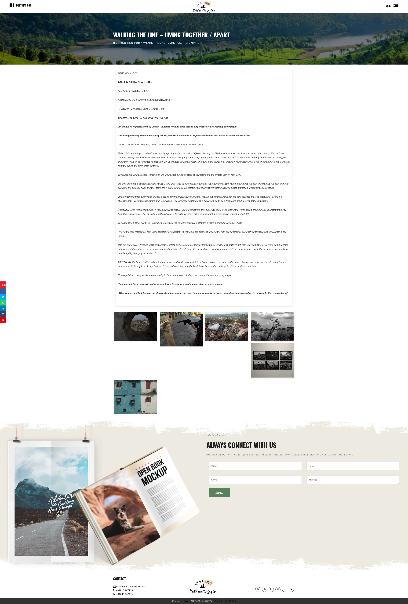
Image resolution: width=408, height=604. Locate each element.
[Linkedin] (271, 589)
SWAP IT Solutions (225, 600)
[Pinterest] (277, 589)
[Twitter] (291, 589)
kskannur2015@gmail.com (130, 586)
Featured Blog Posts (129, 42)
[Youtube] (257, 589)
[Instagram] (264, 589)
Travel (186, 600)
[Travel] (204, 7)
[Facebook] (284, 589)
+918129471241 (125, 590)
